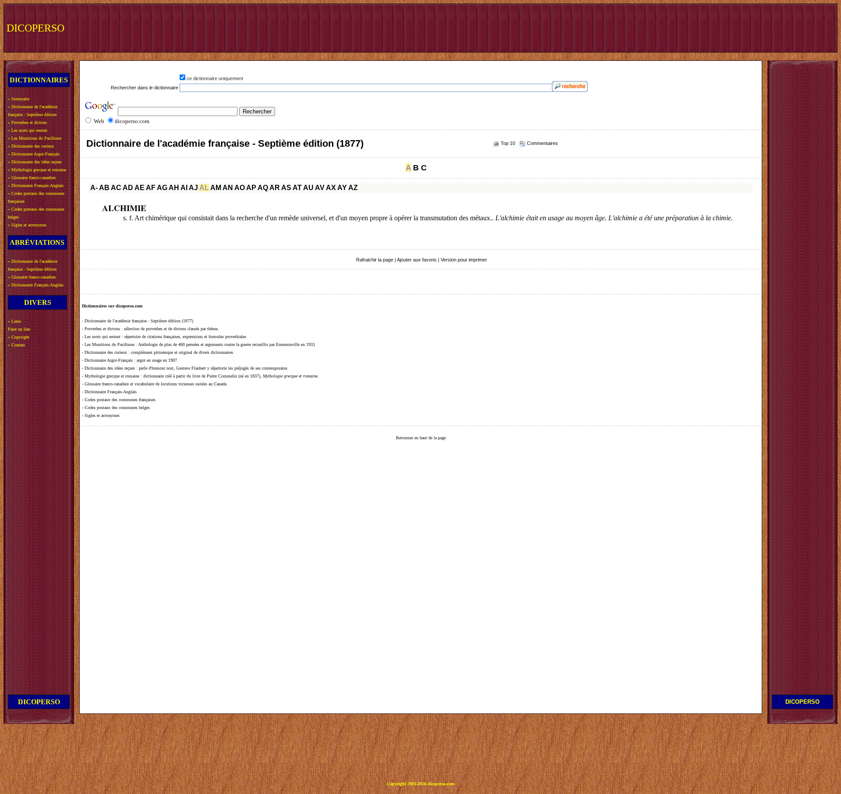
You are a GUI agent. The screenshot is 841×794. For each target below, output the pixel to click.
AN (228, 187)
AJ (193, 187)
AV (320, 187)
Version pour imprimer (464, 259)
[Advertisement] (673, 27)
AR (274, 187)
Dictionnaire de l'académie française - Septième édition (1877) (225, 143)
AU (308, 187)
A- (94, 187)
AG (162, 187)
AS (286, 187)
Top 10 (508, 143)
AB (104, 187)
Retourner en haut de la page (421, 437)
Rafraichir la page (374, 259)
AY (342, 187)
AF (150, 187)
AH (174, 187)
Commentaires (542, 143)
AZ (353, 187)
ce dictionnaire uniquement (215, 78)
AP (251, 187)
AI (183, 187)
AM (215, 187)
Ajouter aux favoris (417, 259)
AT (297, 187)
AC (116, 187)
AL (204, 187)
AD (128, 187)
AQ (263, 187)
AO (239, 187)
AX (331, 187)
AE (139, 187)
